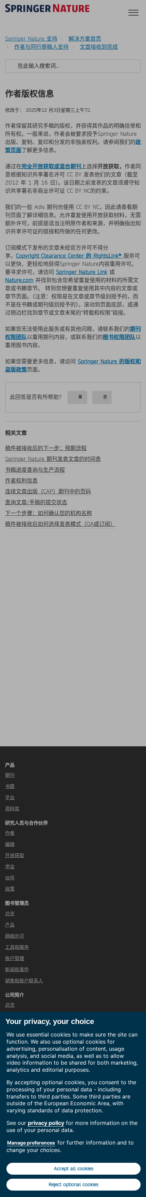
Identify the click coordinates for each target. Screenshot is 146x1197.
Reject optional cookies (73, 1184)
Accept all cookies (73, 1168)
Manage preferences (31, 1143)
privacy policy (46, 1122)
